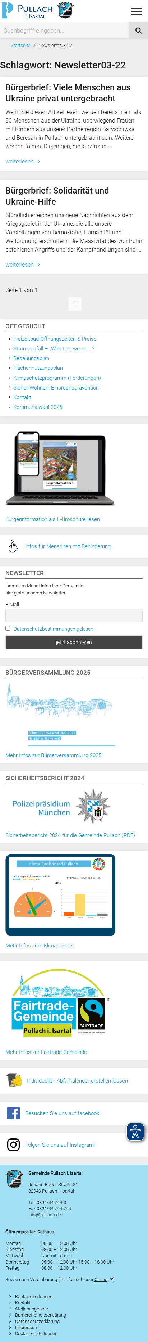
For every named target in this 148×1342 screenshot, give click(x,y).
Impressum (27, 1327)
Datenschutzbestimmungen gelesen (53, 629)
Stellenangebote (31, 1309)
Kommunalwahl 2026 (37, 407)
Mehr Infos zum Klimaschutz (39, 945)
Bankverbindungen (33, 1296)
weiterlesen (20, 161)
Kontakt (22, 397)
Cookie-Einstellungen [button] (36, 1333)
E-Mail (12, 604)
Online (100, 1279)
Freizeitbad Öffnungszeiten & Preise (55, 339)
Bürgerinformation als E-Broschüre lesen (52, 519)
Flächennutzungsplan (38, 368)
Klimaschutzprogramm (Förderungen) (57, 378)
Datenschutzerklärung (37, 1321)
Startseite (21, 45)
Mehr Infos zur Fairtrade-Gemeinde (46, 1052)
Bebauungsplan (31, 358)
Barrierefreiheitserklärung (40, 1315)
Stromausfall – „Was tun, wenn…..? (53, 348)
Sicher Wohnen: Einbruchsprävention (56, 388)
